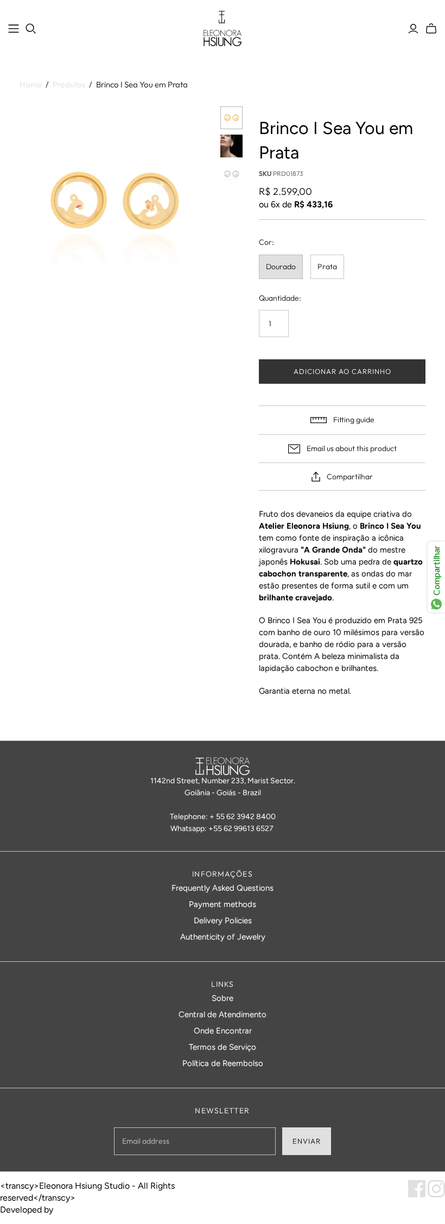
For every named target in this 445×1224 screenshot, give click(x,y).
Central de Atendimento (222, 1014)
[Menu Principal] (13, 28)
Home (31, 84)
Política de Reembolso (222, 1063)
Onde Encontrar (223, 1031)
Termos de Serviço (222, 1047)
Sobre (222, 998)
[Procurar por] (31, 28)
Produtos (69, 84)
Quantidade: (280, 298)
